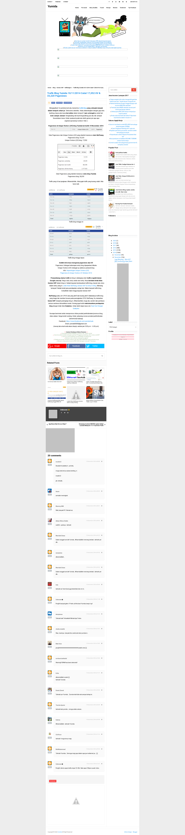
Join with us (133, 1)
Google (57, 346)
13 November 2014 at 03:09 (93, 704)
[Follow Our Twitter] (112, 2)
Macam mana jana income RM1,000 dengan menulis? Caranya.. (77, 341)
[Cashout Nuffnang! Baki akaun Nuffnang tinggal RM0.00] (57, 392)
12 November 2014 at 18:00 (93, 643)
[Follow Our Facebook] (109, 2)
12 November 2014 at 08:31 (93, 506)
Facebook (76, 346)
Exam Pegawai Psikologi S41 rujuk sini (123, 128)
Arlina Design (128, 832)
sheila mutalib (60, 629)
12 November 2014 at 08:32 (93, 520)
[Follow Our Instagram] (123, 2)
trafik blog (83, 108)
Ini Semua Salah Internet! (54, 381)
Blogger (135, 832)
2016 (114, 248)
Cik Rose (58, 734)
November (118, 257)
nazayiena (59, 553)
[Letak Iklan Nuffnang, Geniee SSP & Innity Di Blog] (76, 393)
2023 (114, 240)
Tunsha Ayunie (60, 705)
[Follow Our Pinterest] (126, 2)
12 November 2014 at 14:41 (93, 628)
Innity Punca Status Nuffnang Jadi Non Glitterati (74, 382)
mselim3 (58, 462)
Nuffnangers (68, 87)
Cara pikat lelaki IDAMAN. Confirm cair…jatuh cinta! (77, 333)
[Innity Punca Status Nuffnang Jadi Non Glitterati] (76, 373)
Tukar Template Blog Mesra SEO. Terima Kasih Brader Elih (94, 382)
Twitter (95, 346)
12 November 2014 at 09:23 (93, 535)
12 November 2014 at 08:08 (93, 461)
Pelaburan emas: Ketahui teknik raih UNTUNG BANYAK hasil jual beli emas (77, 339)
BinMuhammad (60, 749)
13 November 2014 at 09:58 (93, 719)
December (118, 255)
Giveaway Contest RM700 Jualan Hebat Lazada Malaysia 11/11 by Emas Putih (91, 424)
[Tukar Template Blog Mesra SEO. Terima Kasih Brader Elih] (95, 373)
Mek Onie (59, 644)
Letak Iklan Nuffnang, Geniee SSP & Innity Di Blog (75, 402)
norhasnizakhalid (61, 658)
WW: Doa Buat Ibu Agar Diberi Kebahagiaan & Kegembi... (123, 262)
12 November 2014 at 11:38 (93, 599)
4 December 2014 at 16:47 (93, 763)
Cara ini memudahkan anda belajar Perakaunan (76, 336)
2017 (114, 245)
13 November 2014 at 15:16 (93, 734)
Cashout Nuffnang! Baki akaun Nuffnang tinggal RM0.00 (56, 401)
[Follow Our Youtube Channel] (119, 2)
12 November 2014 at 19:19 (93, 673)
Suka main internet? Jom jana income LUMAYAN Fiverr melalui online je (92, 45)
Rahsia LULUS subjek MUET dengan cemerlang (93, 46)
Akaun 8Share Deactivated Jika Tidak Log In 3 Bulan (94, 401)
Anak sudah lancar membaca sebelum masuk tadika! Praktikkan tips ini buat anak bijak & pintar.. (93, 48)
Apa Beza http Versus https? (57, 424)
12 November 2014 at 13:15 (93, 614)
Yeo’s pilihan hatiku (121, 152)
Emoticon (52, 781)
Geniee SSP (60, 87)
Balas (49, 464)
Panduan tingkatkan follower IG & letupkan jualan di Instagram (93, 42)
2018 (114, 243)
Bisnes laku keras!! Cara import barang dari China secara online (93, 43)
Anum (57, 491)
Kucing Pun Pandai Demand (123, 203)
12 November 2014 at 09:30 (93, 552)
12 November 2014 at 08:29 (93, 491)
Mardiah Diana (60, 535)
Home (49, 87)
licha (57, 673)
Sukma (58, 720)
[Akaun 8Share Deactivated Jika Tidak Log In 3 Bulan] (95, 392)
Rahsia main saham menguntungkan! (76, 338)
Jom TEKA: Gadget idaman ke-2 (125, 164)
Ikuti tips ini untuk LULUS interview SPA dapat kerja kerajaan (93, 41)
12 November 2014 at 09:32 (93, 567)
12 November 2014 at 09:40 (93, 584)
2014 (114, 252)
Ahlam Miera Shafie (62, 521)
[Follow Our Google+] (116, 2)
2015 (114, 250)
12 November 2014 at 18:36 (93, 658)
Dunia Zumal (60, 690)
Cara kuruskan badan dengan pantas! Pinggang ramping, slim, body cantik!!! (77, 335)
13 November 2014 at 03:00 (93, 690)
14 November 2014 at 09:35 (93, 749)
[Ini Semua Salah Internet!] (57, 373)
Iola (57, 585)
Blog (54, 87)
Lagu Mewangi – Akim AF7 (123, 259)
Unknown (64, 410)
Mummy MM (60, 506)
